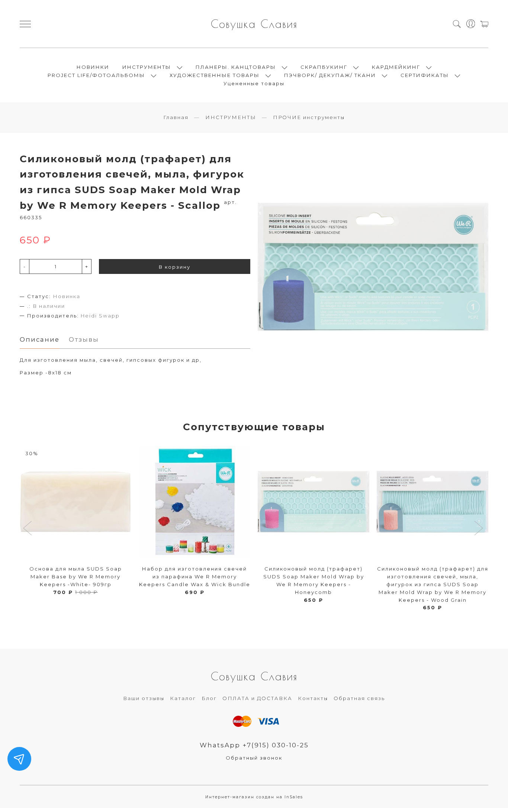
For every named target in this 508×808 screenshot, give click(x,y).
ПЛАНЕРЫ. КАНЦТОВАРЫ (236, 67)
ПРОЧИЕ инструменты (309, 117)
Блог (209, 698)
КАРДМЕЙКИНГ (396, 67)
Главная (176, 117)
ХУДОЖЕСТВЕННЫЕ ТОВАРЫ (215, 75)
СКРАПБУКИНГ (323, 67)
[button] (28, 529)
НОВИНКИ (93, 67)
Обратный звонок (254, 758)
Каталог (183, 698)
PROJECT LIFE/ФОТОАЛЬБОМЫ (96, 75)
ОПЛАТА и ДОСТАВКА (257, 698)
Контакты (313, 698)
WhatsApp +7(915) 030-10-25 (254, 745)
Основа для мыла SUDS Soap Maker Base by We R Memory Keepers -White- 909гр (75, 576)
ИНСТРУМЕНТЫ (146, 67)
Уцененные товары (254, 83)
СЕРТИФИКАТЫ (425, 75)
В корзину (174, 267)
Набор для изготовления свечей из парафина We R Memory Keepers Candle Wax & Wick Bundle (194, 576)
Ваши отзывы (143, 698)
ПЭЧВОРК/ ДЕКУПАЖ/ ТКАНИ (330, 75)
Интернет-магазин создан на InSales (254, 797)
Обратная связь (359, 698)
